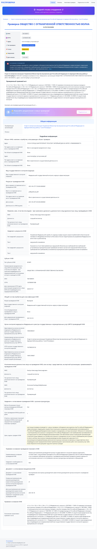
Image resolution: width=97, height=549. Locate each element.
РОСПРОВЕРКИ (8, 2)
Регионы (59, 2)
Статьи (93, 2)
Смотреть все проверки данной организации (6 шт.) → (21, 105)
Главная (53, 2)
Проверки (5, 19)
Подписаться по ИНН (83, 2)
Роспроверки (9, 541)
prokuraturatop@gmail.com (18, 542)
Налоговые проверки (69, 2)
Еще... (50, 69)
